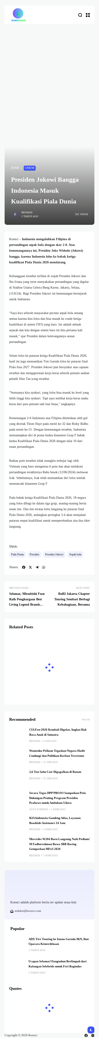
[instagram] (92, 1035)
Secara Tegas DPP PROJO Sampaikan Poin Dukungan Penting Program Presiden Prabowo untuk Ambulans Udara (57, 797)
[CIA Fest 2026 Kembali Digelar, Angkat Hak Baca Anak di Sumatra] (17, 735)
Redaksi (26, 212)
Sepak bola (75, 554)
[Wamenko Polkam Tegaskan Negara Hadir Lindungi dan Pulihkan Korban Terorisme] (17, 757)
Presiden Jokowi (54, 554)
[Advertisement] (49, 75)
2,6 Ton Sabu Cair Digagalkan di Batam (55, 772)
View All (86, 719)
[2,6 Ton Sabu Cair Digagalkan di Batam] (17, 778)
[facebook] (86, 1035)
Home (15, 168)
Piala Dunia (17, 554)
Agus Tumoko (38, 809)
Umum (29, 168)
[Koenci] (18, 14)
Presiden (34, 554)
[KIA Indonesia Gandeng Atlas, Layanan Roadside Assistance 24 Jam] (17, 824)
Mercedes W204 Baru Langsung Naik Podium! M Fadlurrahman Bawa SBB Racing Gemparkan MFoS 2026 (59, 844)
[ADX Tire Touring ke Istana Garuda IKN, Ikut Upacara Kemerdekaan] (17, 944)
